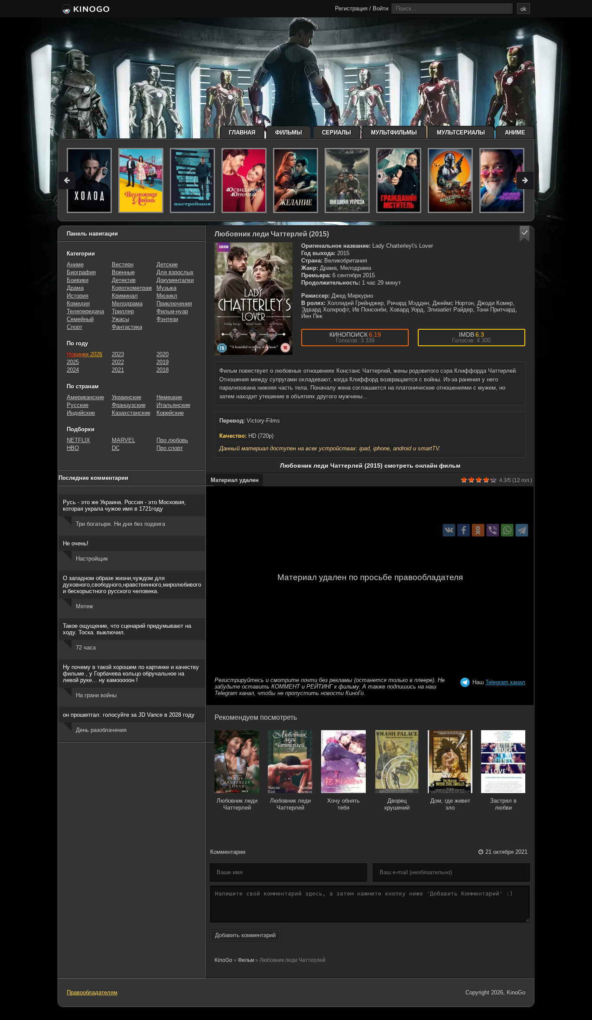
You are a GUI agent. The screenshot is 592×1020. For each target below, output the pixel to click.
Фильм (246, 960)
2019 (162, 362)
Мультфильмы (394, 132)
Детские (167, 264)
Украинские (126, 397)
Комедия (78, 303)
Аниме (515, 132)
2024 (73, 370)
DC (116, 448)
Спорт (74, 327)
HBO (73, 448)
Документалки (175, 280)
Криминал (125, 295)
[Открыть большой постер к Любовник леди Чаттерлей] (254, 299)
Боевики (77, 280)
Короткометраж (132, 288)
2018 (162, 370)
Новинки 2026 (84, 354)
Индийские (81, 413)
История (77, 295)
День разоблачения (101, 730)
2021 (118, 370)
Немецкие (169, 397)
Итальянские (173, 405)
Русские (77, 405)
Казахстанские (131, 413)
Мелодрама (127, 303)
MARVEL (123, 440)
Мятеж (84, 606)
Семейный (80, 319)
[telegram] (522, 530)
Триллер (123, 311)
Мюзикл (166, 295)
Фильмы (288, 132)
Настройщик (92, 558)
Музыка (166, 288)
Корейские (170, 413)
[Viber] (492, 530)
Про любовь (172, 440)
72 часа (86, 647)
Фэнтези (167, 319)
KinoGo (223, 960)
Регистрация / (353, 8)
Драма (75, 288)
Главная (242, 132)
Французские (129, 405)
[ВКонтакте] (449, 530)
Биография (81, 272)
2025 (73, 362)
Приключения (174, 303)
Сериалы (336, 132)
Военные (123, 272)
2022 (118, 362)
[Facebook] (463, 530)
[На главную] (85, 9)
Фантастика (127, 327)
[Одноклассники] (478, 530)
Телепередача (85, 311)
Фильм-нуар (172, 311)
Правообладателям (92, 992)
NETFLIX (78, 440)
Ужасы (120, 319)
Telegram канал (505, 682)
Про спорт (169, 448)
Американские (85, 397)
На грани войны (96, 695)
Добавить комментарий (245, 935)
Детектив (124, 280)
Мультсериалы (461, 132)
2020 (162, 354)
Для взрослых (175, 272)
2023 (118, 354)
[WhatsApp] (507, 530)
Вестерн (122, 264)
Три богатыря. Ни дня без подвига (120, 524)
